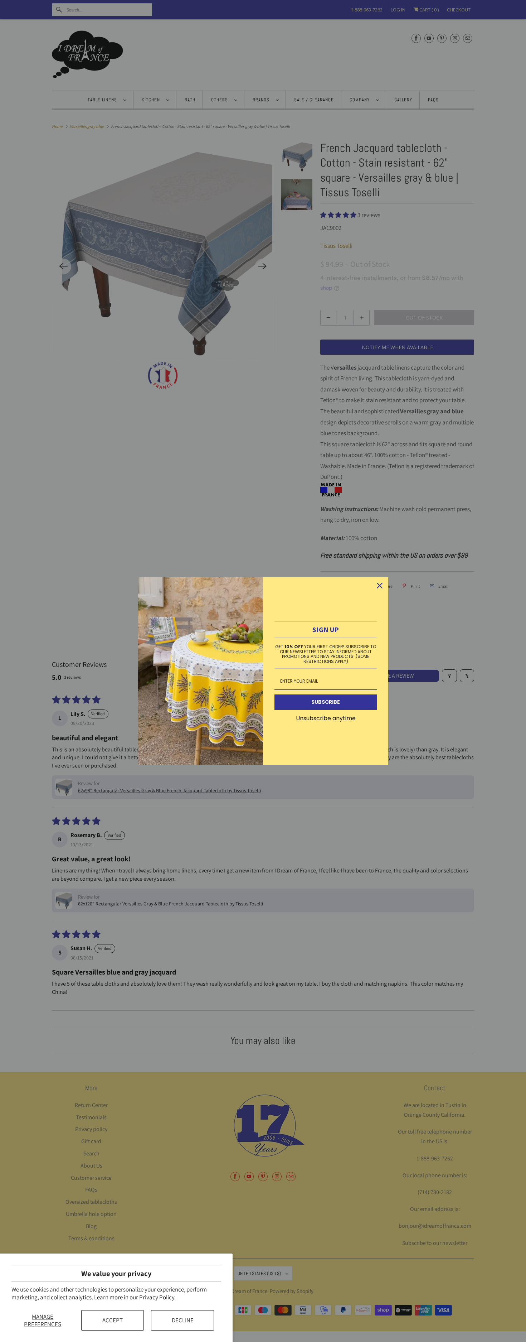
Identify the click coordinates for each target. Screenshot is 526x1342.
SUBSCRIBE (325, 702)
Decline (183, 1320)
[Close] (379, 585)
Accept (112, 1320)
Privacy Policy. (157, 1297)
